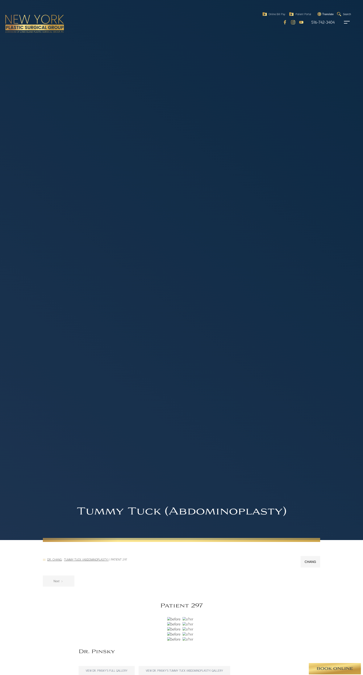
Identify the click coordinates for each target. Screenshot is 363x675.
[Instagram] (293, 22)
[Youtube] (301, 22)
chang (310, 562)
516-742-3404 (323, 22)
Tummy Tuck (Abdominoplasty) (86, 559)
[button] (325, 14)
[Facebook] (285, 22)
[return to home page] (25, 14)
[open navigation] (343, 22)
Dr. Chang (54, 559)
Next (57, 581)
